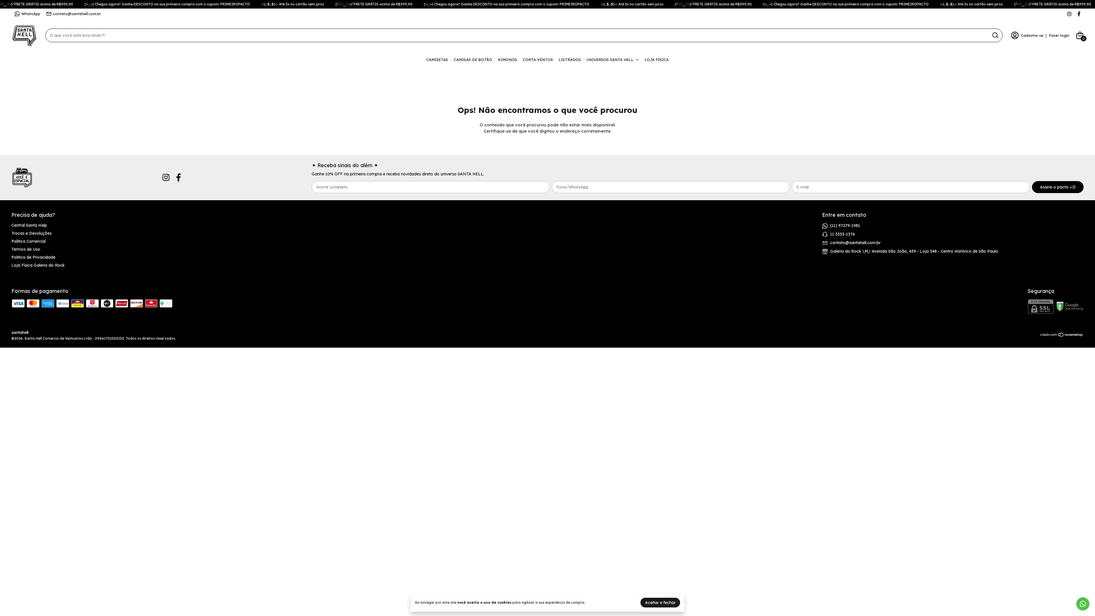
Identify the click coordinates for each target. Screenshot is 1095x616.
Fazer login (1059, 35)
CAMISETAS (437, 59)
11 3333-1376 (842, 234)
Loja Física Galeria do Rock (38, 265)
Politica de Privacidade (33, 257)
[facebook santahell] (1079, 14)
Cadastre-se (1032, 35)
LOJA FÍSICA (656, 59)
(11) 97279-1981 (845, 225)
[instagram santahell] (1069, 14)
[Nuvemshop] (1062, 335)
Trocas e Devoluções (31, 233)
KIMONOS (507, 59)
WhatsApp (30, 13)
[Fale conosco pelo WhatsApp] (1082, 603)
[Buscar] (995, 35)
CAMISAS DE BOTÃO (473, 59)
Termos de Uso (25, 249)
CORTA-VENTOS (538, 59)
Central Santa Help (29, 225)
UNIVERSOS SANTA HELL (610, 59)
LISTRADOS (570, 59)
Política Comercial (28, 241)
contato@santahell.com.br (77, 13)
